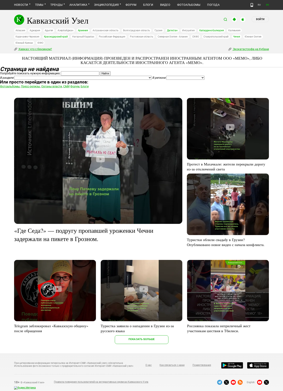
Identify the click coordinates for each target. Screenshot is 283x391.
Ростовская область (141, 36)
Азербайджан (65, 30)
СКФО (195, 36)
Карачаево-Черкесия (27, 36)
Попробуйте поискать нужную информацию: (30, 73)
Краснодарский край (56, 36)
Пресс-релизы (30, 86)
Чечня (236, 36)
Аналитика (78, 4)
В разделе (6, 77)
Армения (83, 30)
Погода (213, 4)
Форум (131, 4)
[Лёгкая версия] (251, 5)
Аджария (35, 30)
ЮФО (40, 42)
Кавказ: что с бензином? (35, 49)
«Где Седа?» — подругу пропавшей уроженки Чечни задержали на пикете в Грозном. (83, 234)
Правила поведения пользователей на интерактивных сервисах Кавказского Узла (101, 381)
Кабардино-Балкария (211, 30)
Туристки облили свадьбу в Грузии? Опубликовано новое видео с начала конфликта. (226, 242)
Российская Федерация (112, 36)
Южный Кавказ (24, 42)
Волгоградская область (136, 30)
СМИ (66, 86)
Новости (21, 4)
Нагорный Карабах (83, 36)
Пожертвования (201, 365)
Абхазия (20, 30)
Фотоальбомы (189, 4)
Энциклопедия (106, 4)
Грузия (158, 30)
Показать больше (141, 339)
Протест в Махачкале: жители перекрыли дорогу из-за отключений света (226, 166)
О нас (148, 365)
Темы (39, 4)
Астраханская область (106, 30)
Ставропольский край (216, 36)
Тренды (56, 4)
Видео (165, 4)
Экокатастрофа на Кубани (250, 49)
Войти (260, 19)
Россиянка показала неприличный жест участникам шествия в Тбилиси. (218, 328)
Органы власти (51, 86)
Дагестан (172, 30)
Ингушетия (188, 30)
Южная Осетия (253, 36)
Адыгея (49, 30)
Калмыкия (234, 30)
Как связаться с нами (172, 365)
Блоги (148, 4)
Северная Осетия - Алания (172, 36)
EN (267, 5)
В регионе (159, 77)
